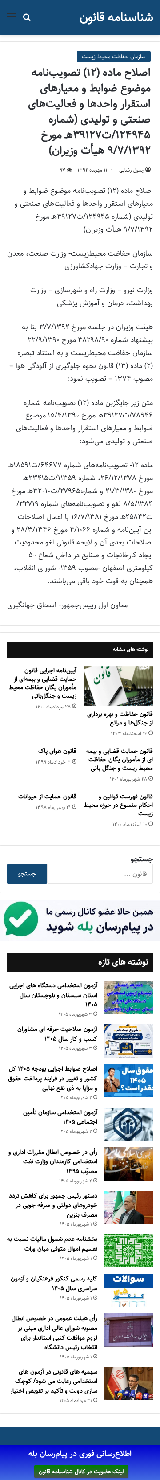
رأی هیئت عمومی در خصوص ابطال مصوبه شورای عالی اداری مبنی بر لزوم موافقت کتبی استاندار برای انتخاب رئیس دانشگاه (54, 1332)
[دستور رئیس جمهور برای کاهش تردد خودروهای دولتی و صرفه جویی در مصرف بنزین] (128, 1207)
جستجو (142, 859)
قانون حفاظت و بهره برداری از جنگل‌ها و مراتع (120, 718)
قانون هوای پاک (57, 751)
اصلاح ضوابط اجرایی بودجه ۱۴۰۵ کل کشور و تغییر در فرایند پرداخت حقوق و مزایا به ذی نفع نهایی (52, 1078)
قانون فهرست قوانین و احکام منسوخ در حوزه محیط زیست (118, 805)
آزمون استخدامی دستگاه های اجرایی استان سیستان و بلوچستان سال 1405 (53, 995)
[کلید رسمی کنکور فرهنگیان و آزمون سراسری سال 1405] (128, 1290)
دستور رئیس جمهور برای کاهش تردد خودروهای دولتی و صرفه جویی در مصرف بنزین (53, 1205)
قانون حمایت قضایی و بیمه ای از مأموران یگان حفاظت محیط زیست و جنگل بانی (119, 759)
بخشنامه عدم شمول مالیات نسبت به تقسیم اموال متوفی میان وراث (52, 1244)
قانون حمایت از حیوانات (47, 796)
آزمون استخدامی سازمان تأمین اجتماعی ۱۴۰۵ (60, 1117)
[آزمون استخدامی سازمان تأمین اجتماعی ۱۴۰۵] (128, 1124)
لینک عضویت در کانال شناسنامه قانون (81, 1471)
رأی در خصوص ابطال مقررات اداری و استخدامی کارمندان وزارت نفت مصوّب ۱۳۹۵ (52, 1161)
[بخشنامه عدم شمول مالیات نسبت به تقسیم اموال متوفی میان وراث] (128, 1250)
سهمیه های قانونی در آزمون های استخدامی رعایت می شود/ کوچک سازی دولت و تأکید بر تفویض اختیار (53, 1381)
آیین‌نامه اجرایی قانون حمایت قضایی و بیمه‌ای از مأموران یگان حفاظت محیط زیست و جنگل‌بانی (42, 683)
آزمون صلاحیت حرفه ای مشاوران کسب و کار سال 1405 (57, 1034)
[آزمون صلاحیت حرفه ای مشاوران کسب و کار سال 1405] (128, 1041)
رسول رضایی (131, 170)
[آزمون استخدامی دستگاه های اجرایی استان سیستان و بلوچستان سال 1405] (128, 997)
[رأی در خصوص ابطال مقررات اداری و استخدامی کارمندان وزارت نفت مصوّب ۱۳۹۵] (128, 1164)
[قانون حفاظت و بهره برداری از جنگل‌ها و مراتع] (118, 686)
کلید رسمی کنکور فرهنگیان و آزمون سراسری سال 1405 (54, 1283)
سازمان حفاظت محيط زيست (114, 56)
